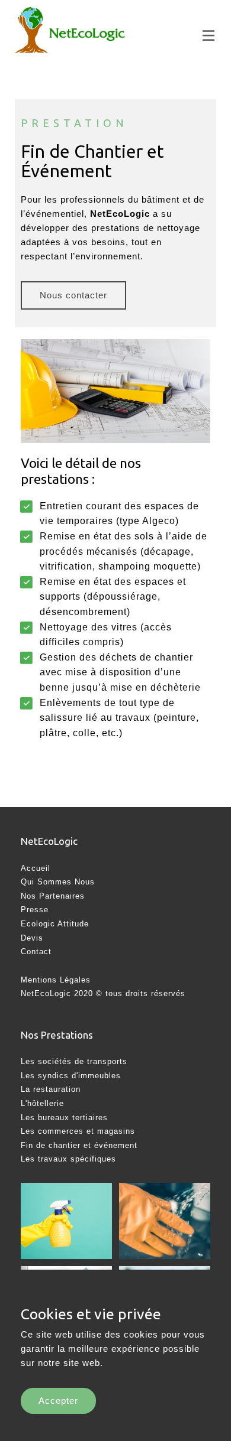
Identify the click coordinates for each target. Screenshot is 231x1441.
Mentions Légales (56, 979)
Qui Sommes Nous (58, 881)
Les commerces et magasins (78, 1131)
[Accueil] (31, 33)
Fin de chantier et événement (79, 1145)
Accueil (35, 868)
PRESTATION (74, 123)
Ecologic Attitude (56, 923)
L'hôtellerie (42, 1103)
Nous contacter (73, 295)
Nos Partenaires (53, 896)
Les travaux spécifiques (68, 1158)
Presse (35, 909)
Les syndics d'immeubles (71, 1075)
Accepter (58, 1401)
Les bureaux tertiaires (64, 1117)
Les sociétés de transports (74, 1061)
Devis (32, 937)
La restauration (51, 1089)
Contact (36, 951)
